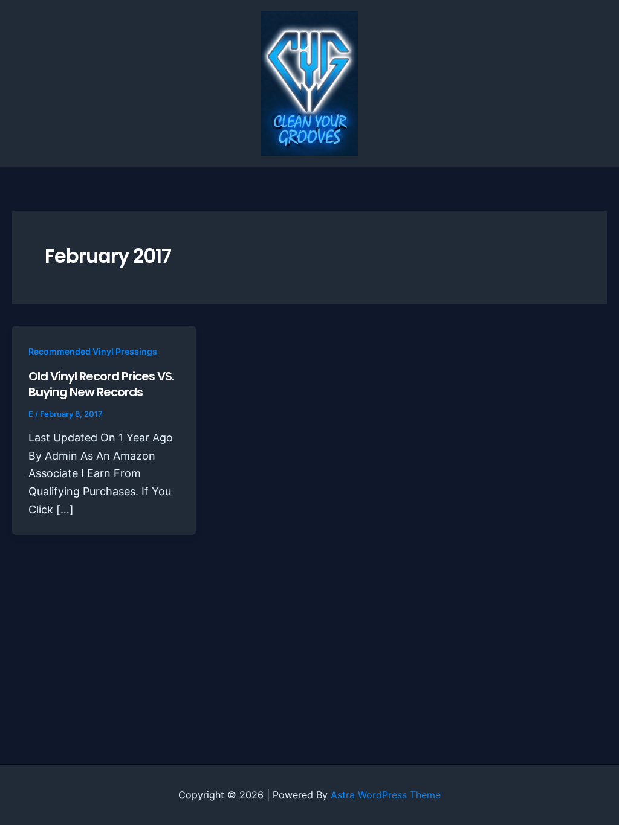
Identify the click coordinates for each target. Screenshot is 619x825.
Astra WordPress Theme (386, 795)
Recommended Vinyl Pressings (92, 351)
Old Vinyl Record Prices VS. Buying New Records (101, 384)
